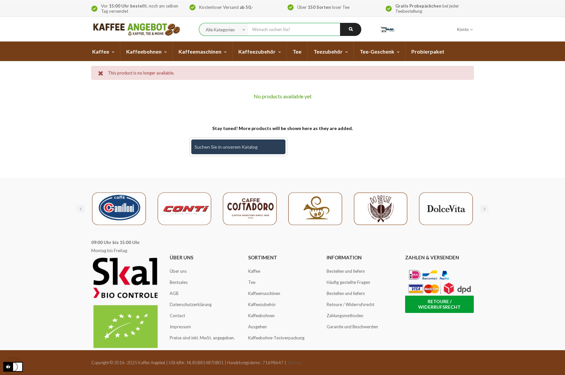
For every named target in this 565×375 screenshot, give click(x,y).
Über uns (178, 271)
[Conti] (184, 208)
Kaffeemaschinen (264, 293)
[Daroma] (315, 208)
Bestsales (179, 282)
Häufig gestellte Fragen (348, 282)
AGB (174, 293)
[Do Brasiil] (380, 208)
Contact (177, 315)
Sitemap (294, 362)
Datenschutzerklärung (191, 304)
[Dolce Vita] (446, 208)
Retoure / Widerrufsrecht (350, 304)
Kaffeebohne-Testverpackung (276, 337)
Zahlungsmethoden (345, 315)
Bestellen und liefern (346, 271)
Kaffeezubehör (262, 304)
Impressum (180, 326)
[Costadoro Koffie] (250, 208)
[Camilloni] (119, 208)
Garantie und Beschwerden (352, 326)
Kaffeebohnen (261, 315)
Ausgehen (257, 326)
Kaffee (254, 271)
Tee (251, 282)
